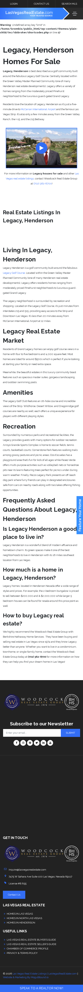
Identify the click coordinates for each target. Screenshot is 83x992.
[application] (41, 148)
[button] (41, 148)
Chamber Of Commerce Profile (27, 948)
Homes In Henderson (21, 922)
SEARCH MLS (69, 3)
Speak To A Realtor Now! (41, 988)
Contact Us (14, 894)
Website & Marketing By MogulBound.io (25, 977)
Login (14, 3)
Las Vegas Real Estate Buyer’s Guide (31, 939)
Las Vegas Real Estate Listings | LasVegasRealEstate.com (45, 973)
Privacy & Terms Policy (22, 953)
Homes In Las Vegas (20, 913)
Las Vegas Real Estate (24, 905)
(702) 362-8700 (42, 183)
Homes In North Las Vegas (24, 918)
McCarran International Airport (38, 109)
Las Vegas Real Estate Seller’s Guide (31, 944)
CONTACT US (41, 3)
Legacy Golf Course (14, 272)
